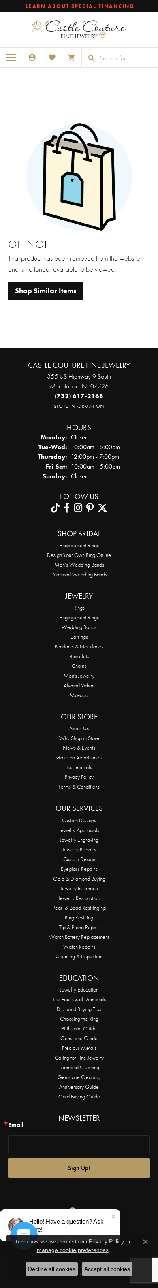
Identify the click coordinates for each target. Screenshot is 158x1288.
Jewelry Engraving (79, 839)
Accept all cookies (107, 1269)
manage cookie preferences (73, 1250)
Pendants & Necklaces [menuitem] (79, 646)
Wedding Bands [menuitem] (79, 627)
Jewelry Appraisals (79, 830)
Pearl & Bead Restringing (79, 907)
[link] (79, 6)
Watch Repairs (79, 946)
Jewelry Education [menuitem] (79, 989)
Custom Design (79, 859)
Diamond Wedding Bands (79, 574)
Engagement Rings (79, 545)
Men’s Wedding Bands (79, 564)
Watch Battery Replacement (79, 936)
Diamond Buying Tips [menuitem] (79, 1009)
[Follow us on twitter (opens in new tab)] (102, 508)
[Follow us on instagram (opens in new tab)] (78, 508)
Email (15, 1125)
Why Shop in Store (79, 738)
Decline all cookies (51, 1269)
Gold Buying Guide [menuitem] (79, 1096)
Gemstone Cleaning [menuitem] (79, 1077)
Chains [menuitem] (79, 666)
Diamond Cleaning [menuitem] (79, 1067)
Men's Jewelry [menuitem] (79, 675)
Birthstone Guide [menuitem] (79, 1028)
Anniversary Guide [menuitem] (79, 1086)
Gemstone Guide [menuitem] (79, 1038)
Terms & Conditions (79, 786)
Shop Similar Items (46, 290)
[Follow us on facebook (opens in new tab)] (67, 508)
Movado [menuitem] (79, 695)
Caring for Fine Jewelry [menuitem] (79, 1057)
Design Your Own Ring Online (79, 555)
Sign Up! (79, 1168)
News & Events (79, 747)
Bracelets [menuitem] (79, 656)
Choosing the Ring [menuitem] (79, 1018)
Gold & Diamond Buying (79, 878)
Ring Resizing (79, 917)
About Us (79, 728)
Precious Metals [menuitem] (79, 1047)
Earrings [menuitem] (79, 636)
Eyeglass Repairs (79, 868)
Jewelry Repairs (79, 849)
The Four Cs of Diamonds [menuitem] (79, 999)
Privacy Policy (79, 776)
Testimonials (79, 767)
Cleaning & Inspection (79, 956)
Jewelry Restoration (79, 898)
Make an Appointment (79, 757)
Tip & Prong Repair (79, 927)
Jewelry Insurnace (79, 888)
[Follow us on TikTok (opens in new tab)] (55, 508)
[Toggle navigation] (11, 57)
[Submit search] (88, 58)
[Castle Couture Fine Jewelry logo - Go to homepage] (79, 29)
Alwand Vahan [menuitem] (79, 685)
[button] (32, 57)
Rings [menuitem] (79, 607)
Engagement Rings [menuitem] (79, 617)
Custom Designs (79, 820)
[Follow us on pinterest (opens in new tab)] (90, 508)
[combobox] (127, 58)
